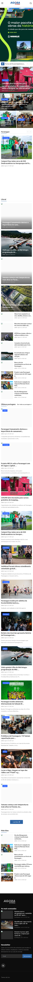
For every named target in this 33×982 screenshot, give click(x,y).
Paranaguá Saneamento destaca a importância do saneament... (14, 430)
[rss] (3, 965)
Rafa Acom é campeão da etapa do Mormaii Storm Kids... (22, 383)
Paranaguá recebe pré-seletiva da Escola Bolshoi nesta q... (14, 602)
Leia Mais (15, 822)
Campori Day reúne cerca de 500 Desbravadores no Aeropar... (13, 533)
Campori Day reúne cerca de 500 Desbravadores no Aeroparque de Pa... (16, 162)
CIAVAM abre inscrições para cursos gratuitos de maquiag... (15, 499)
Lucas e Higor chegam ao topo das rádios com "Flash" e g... (14, 771)
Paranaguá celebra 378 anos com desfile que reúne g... (23, 865)
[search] (30, 3)
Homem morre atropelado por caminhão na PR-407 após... (23, 913)
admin (3, 90)
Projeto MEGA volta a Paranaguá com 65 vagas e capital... (24, 124)
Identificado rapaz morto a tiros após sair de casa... (22, 923)
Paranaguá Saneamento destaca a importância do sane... (15, 223)
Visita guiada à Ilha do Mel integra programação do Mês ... (14, 668)
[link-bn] (16, 184)
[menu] (2, 3)
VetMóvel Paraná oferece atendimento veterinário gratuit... (16, 567)
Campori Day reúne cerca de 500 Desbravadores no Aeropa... (7, 123)
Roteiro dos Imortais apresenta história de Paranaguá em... (16, 634)
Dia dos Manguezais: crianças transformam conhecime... (21, 393)
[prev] (27, 64)
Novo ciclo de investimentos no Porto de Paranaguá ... (22, 364)
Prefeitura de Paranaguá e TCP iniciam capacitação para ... (15, 737)
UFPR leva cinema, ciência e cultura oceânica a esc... (22, 334)
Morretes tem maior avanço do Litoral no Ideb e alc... (23, 324)
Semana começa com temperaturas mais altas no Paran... (16, 278)
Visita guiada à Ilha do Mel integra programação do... (15, 251)
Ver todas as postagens (24, 404)
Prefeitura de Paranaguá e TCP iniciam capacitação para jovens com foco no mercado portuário (14, 104)
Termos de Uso (5, 977)
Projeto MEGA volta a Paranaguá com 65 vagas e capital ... (15, 464)
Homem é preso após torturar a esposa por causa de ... (21, 933)
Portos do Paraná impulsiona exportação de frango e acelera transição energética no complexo (15, 64)
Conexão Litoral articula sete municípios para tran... (22, 344)
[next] (30, 64)
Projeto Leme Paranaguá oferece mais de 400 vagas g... (22, 374)
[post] (16, 80)
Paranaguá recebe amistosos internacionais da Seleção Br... (12, 702)
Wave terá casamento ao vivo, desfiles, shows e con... (22, 315)
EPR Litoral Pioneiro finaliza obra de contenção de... (16, 306)
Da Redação (17, 917)
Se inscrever (27, 956)
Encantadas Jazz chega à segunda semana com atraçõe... (22, 354)
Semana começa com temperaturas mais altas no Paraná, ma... (14, 805)
